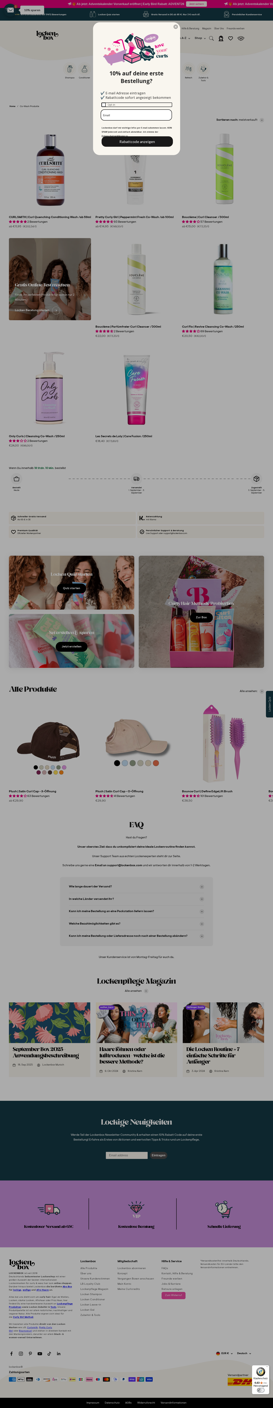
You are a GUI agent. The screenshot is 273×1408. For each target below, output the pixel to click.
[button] (175, 27)
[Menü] (267, 1367)
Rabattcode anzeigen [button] (137, 141)
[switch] (260, 1390)
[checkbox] (137, 105)
